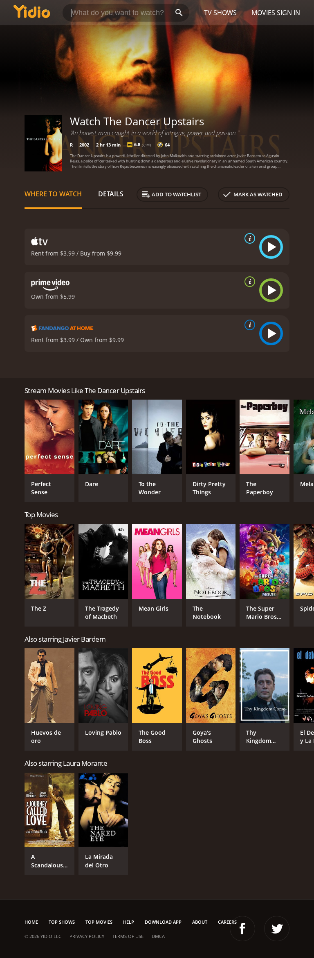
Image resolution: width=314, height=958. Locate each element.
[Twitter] (276, 928)
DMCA (158, 936)
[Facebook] (242, 928)
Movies (263, 12)
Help (128, 922)
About (199, 922)
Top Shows (62, 922)
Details (110, 193)
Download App (163, 922)
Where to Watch (53, 193)
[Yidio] (32, 12)
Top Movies (98, 922)
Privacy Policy (87, 936)
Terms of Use (128, 936)
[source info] (248, 238)
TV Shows (220, 12)
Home (31, 922)
